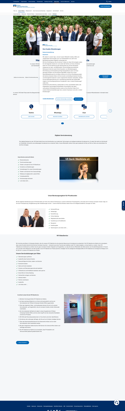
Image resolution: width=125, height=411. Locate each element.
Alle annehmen (78, 99)
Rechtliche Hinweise (58, 406)
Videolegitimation (87, 406)
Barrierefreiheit (69, 406)
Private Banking (32, 1)
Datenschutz (39, 406)
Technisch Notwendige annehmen (64, 99)
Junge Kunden (24, 1)
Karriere (73, 1)
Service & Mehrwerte (65, 1)
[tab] (15, 10)
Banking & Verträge (48, 1)
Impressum (33, 406)
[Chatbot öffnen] (116, 402)
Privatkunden (16, 1)
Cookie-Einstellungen (48, 98)
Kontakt (28, 406)
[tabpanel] (31, 111)
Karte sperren (95, 406)
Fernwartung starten (78, 406)
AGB (64, 406)
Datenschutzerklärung (48, 52)
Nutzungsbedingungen (48, 406)
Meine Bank (56, 1)
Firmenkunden (40, 1)
